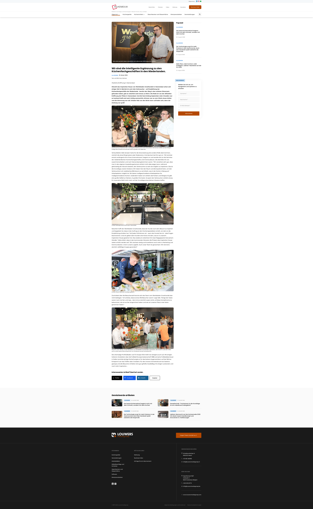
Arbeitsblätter (116, 461)
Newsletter (183, 7)
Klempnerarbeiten (176, 14)
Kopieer (154, 378)
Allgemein (115, 14)
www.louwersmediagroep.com (192, 494)
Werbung (174, 7)
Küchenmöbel (138, 14)
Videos (167, 7)
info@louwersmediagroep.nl (191, 462)
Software (114, 474)
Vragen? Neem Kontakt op (188, 435)
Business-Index (195, 7)
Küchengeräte (127, 14)
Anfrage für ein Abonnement (142, 461)
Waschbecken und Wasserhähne (158, 14)
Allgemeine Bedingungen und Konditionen (174, 505)
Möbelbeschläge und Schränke (118, 465)
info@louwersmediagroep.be (191, 486)
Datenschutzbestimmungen (194, 505)
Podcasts (160, 7)
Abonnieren (188, 113)
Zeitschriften (152, 7)
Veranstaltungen (189, 14)
